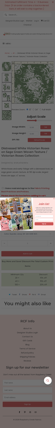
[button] (48, 380)
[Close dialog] (53, 198)
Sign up (44, 224)
